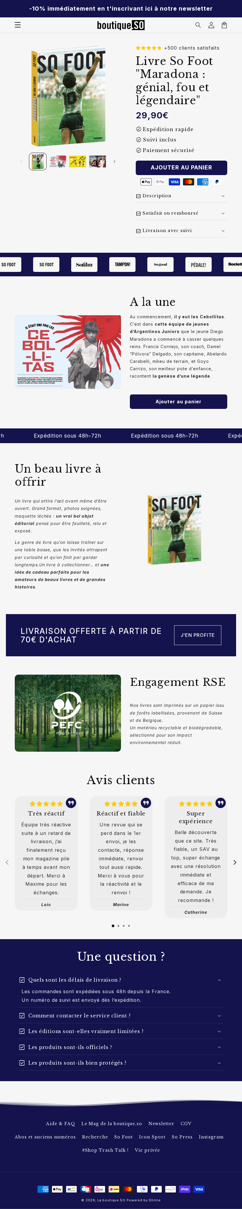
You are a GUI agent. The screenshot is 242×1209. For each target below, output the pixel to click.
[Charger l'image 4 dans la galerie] (97, 161)
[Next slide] (234, 862)
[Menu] (17, 25)
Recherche (95, 1137)
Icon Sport (152, 1137)
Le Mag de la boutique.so (111, 1123)
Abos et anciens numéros (45, 1137)
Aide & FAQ (60, 1123)
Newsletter (161, 1123)
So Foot (123, 1137)
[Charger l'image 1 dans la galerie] (37, 161)
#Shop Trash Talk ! (105, 1150)
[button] (198, 25)
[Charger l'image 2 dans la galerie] (57, 161)
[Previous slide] (7, 862)
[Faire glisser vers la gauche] (21, 161)
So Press (182, 1137)
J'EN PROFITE (198, 635)
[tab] (113, 926)
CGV (186, 1123)
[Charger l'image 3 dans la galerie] (77, 161)
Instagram (211, 1137)
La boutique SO (111, 1200)
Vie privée (147, 1150)
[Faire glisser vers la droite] (114, 161)
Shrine (155, 1200)
